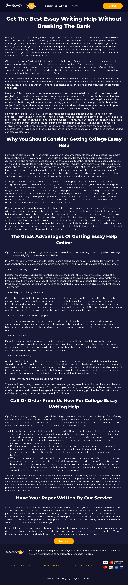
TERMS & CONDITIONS (18, 565)
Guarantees (51, 6)
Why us (63, 6)
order (113, 6)
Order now (64, 541)
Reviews (73, 6)
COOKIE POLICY (83, 565)
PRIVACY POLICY (52, 565)
